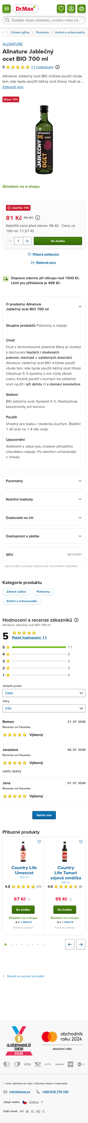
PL (32, 1111)
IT (43, 1111)
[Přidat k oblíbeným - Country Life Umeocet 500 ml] (39, 842)
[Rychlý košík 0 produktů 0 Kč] (81, 9)
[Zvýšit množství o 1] (27, 241)
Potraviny (43, 591)
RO (38, 1111)
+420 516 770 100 (55, 1091)
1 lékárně (26, 922)
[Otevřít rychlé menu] (6, 9)
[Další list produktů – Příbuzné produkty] (81, 944)
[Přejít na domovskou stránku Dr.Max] (25, 8)
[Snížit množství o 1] (10, 241)
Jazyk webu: (11, 1102)
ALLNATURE (12, 44)
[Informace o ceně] (37, 217)
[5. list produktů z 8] (27, 944)
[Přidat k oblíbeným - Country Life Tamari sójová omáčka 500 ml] (81, 842)
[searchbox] (44, 20)
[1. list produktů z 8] (5, 944)
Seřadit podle (12, 686)
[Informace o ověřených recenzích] (57, 67)
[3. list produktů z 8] (16, 944)
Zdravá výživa (16, 591)
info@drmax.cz (19, 1091)
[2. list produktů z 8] (11, 944)
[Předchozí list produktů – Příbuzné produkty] (69, 944)
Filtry (6, 701)
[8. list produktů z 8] (43, 944)
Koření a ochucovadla (22, 601)
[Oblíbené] (61, 9)
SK (27, 1111)
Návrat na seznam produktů (25, 976)
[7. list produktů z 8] (38, 944)
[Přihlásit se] (71, 9)
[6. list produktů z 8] (32, 944)
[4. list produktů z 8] (22, 944)
